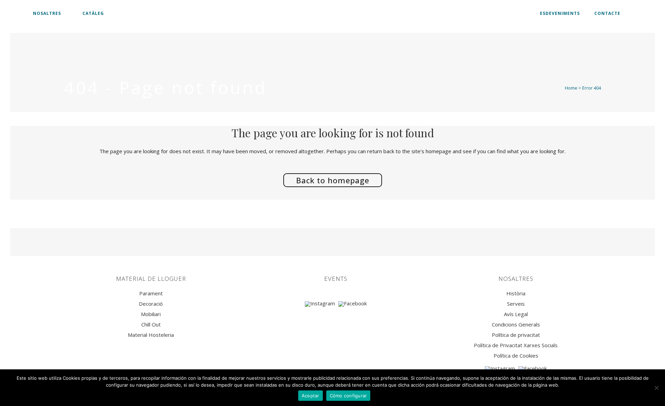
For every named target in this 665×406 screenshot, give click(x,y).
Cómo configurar (348, 395)
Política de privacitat (516, 335)
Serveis (516, 304)
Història (515, 293)
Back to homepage (332, 180)
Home (571, 88)
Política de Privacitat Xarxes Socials (516, 345)
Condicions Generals (516, 324)
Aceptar (310, 395)
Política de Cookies (516, 355)
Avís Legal (516, 314)
